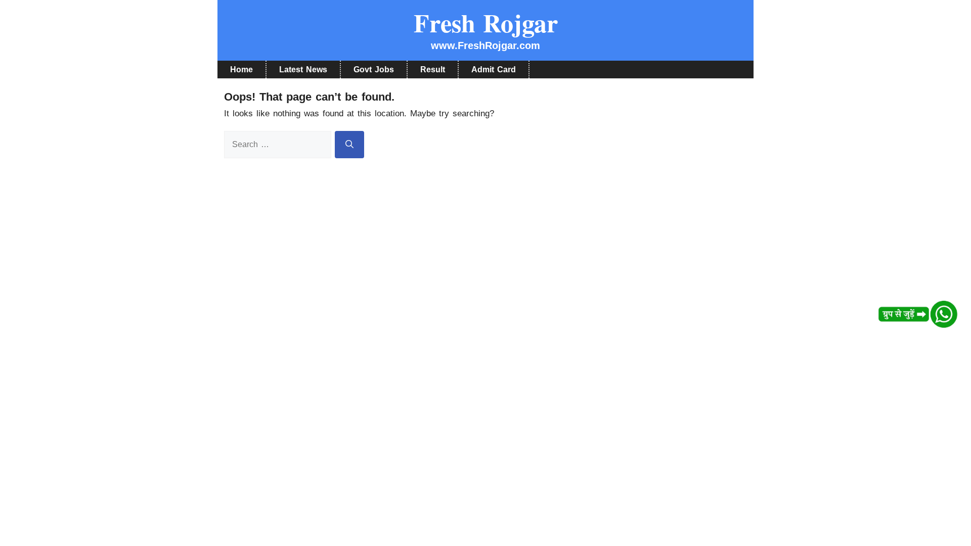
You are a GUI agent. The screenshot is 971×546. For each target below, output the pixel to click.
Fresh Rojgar (486, 22)
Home (241, 69)
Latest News (303, 69)
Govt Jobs (374, 69)
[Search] (349, 144)
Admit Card (493, 69)
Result (432, 69)
